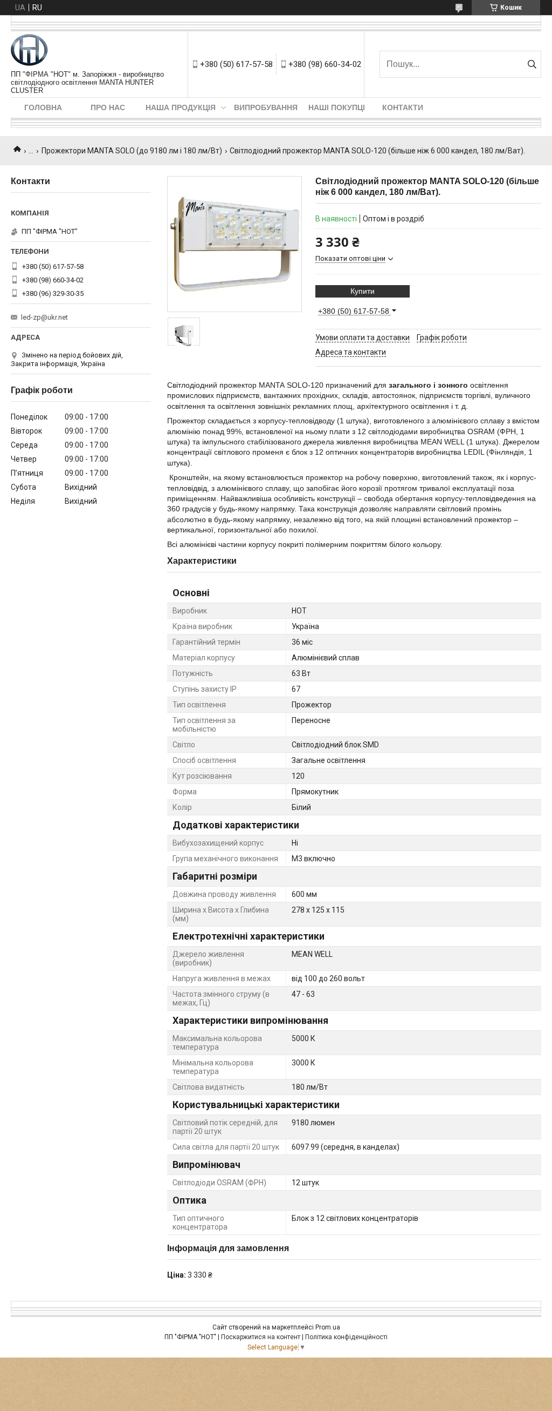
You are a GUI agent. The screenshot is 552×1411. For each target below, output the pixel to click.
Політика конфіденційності (346, 1337)
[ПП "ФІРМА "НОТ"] (29, 50)
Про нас (108, 107)
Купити (362, 291)
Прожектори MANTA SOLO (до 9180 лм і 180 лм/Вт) (132, 150)
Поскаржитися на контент (260, 1337)
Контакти (402, 107)
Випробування (266, 107)
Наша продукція (181, 107)
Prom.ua (327, 1327)
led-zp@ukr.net (44, 317)
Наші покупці (336, 107)
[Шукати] (531, 64)
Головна (43, 107)
